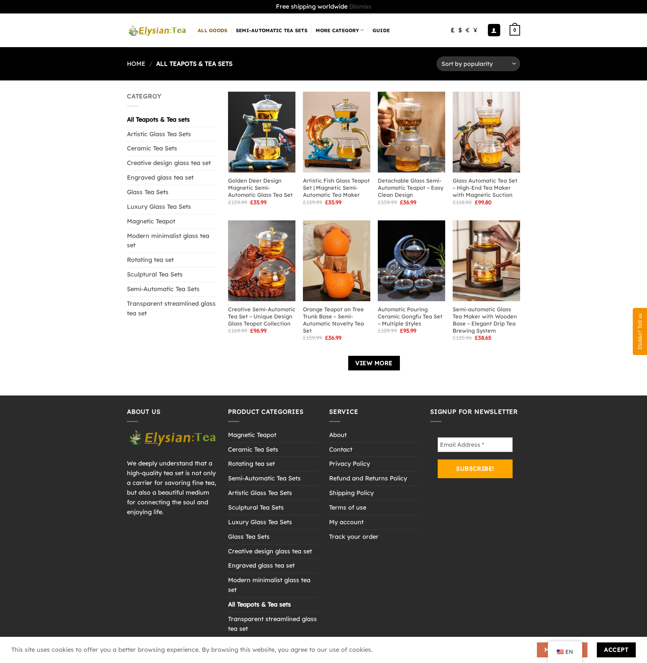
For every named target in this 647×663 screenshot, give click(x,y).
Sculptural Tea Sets (155, 274)
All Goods (212, 30)
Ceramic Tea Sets (152, 148)
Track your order (354, 536)
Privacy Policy (349, 463)
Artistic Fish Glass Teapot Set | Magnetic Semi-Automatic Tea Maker (336, 187)
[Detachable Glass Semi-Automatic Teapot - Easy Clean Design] (411, 132)
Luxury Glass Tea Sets (159, 206)
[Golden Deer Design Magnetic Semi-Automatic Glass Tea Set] (261, 132)
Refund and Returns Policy (368, 478)
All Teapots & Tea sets (158, 119)
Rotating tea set (150, 259)
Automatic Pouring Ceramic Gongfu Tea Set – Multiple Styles (410, 316)
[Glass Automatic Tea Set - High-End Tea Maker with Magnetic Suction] (486, 132)
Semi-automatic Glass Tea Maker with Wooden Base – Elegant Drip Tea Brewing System (485, 320)
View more (373, 363)
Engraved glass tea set (160, 177)
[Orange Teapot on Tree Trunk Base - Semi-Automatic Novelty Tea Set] (336, 260)
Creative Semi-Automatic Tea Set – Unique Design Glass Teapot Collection (261, 316)
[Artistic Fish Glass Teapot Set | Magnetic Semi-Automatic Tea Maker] (336, 132)
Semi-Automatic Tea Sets (271, 30)
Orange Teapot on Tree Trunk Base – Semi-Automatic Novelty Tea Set (333, 320)
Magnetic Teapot (151, 221)
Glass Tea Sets (147, 192)
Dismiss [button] (360, 6)
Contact (340, 449)
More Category (337, 30)
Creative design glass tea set (169, 162)
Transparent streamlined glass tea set (171, 308)
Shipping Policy (351, 493)
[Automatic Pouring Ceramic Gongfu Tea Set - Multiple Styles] (411, 260)
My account (346, 522)
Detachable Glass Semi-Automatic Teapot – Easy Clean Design (410, 187)
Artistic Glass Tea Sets (159, 134)
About (338, 435)
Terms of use (347, 507)
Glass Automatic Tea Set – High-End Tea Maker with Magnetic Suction (485, 187)
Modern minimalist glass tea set (168, 240)
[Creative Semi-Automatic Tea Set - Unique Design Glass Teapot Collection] (261, 260)
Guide (381, 30)
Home (136, 63)
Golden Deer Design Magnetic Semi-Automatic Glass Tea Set (260, 187)
